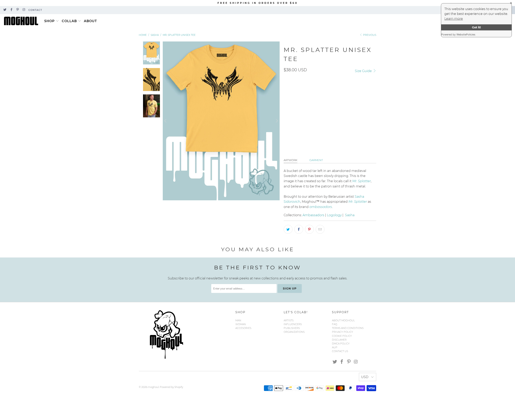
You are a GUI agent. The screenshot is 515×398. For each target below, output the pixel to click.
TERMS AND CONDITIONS (348, 328)
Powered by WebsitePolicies (458, 34)
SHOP (49, 21)
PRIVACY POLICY (342, 331)
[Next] (276, 120)
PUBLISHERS (292, 328)
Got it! (476, 27)
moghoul (153, 387)
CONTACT (35, 9)
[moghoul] (22, 21)
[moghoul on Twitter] (4, 9)
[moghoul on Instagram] (23, 9)
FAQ (334, 324)
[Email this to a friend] (320, 229)
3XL (347, 107)
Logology (334, 215)
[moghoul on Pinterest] (17, 9)
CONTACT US (340, 351)
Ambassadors (313, 215)
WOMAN (240, 324)
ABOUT (90, 21)
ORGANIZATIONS (294, 331)
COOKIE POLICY (342, 335)
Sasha (349, 215)
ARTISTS (289, 320)
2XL (336, 107)
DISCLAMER (339, 339)
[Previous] (166, 120)
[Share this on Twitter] (288, 229)
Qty (286, 119)
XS (316, 107)
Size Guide (364, 71)
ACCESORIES (243, 328)
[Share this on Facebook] (298, 229)
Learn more (453, 19)
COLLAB (69, 21)
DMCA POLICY (341, 343)
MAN (238, 320)
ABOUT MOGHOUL (343, 320)
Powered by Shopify (171, 387)
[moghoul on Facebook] (11, 9)
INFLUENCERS (293, 324)
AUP (334, 347)
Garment (316, 160)
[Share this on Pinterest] (309, 229)
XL (326, 107)
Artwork (290, 160)
